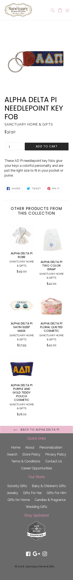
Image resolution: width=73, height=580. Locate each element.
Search (12, 454)
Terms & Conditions (25, 461)
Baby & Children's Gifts (49, 486)
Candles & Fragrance (50, 500)
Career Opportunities (36, 468)
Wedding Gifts (36, 507)
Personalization (50, 447)
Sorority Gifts (17, 486)
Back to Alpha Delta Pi (39, 430)
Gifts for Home (19, 500)
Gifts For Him (56, 493)
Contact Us (53, 461)
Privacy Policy (55, 454)
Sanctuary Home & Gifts (40, 566)
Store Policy (31, 454)
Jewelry (12, 493)
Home (15, 447)
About (29, 447)
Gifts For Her (32, 493)
